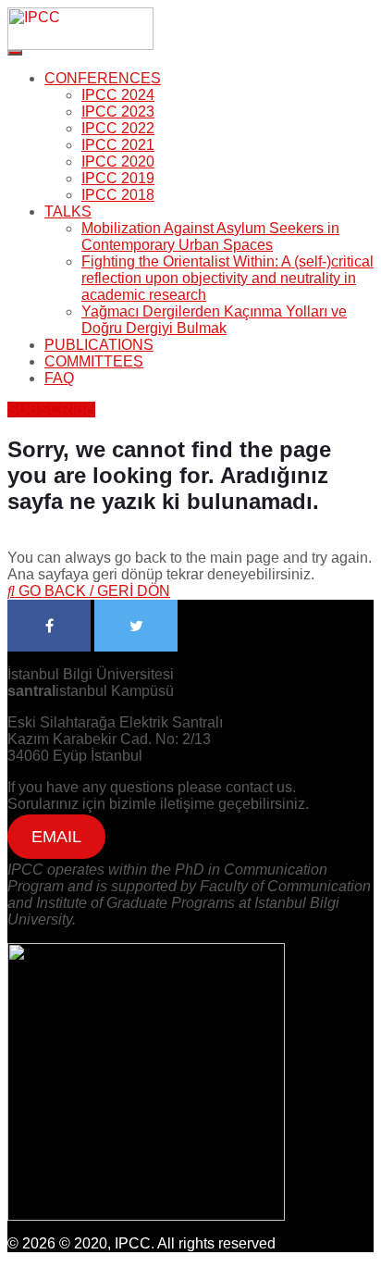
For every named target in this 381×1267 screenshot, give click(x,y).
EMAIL (56, 836)
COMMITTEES (93, 361)
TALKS (68, 211)
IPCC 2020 (117, 161)
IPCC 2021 (117, 145)
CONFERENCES (102, 78)
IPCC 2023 (117, 111)
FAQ (59, 378)
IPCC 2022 (117, 128)
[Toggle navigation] (14, 53)
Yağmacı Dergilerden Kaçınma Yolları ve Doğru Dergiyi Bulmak (214, 320)
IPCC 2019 (117, 178)
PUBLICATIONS (99, 345)
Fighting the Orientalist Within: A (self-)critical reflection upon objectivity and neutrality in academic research (227, 278)
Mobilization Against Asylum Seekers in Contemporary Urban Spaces (210, 236)
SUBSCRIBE (51, 409)
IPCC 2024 (117, 95)
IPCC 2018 (117, 195)
